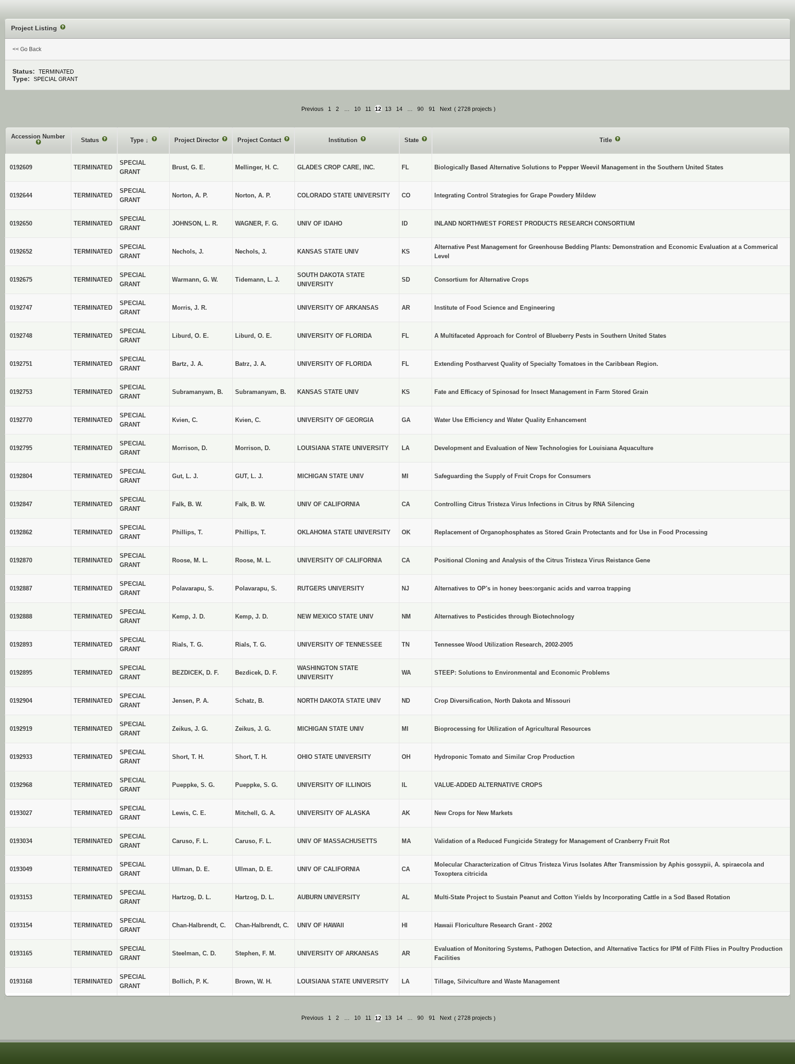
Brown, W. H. (253, 981)
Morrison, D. (253, 448)
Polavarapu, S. (256, 588)
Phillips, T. (250, 532)
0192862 (21, 532)
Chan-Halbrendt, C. (262, 925)
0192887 (21, 588)
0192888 (21, 616)
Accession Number (38, 136)
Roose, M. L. (253, 560)
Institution (343, 140)
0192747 (21, 307)
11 (368, 109)
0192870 (21, 560)
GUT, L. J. (249, 476)
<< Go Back (26, 49)
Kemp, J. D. (251, 616)
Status (91, 140)
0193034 (21, 841)
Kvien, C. (248, 419)
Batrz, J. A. (250, 363)
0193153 (21, 897)
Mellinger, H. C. (257, 167)
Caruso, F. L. (253, 841)
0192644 (21, 195)
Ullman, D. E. (254, 869)
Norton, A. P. (253, 195)
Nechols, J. (251, 251)
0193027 (21, 813)
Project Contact (260, 140)
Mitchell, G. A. (255, 813)
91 (432, 109)
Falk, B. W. (250, 504)
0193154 (21, 925)
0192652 (21, 251)
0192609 (21, 167)
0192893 (21, 644)
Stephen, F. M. (255, 953)
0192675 (21, 279)
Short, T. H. (251, 756)
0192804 (21, 476)
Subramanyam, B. (260, 391)
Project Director (197, 140)
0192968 (21, 784)
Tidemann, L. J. (257, 279)
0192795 (21, 448)
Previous (312, 109)
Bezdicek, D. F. (256, 672)
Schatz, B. (249, 700)
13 (388, 109)
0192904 (21, 700)
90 (420, 109)
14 (399, 109)
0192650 (21, 223)
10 (357, 109)
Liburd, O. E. (253, 335)
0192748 (21, 335)
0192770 (21, 419)
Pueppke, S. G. (256, 784)
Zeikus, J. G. (253, 728)
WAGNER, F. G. (256, 223)
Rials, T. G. (250, 644)
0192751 (21, 363)
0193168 (21, 981)
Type (137, 140)
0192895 (21, 672)
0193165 (21, 953)
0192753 (21, 391)
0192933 (21, 756)
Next (445, 109)
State (412, 140)
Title (606, 140)
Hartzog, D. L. (254, 897)
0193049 (21, 869)
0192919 (21, 728)
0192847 (21, 504)
